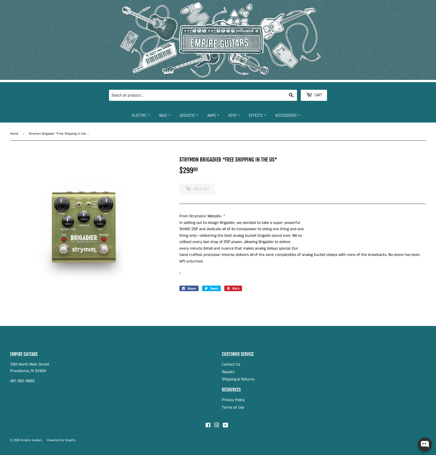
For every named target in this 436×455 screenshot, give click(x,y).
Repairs (228, 372)
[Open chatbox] (425, 444)
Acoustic (188, 115)
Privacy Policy (233, 400)
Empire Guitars (31, 440)
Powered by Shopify (61, 440)
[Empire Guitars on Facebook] (208, 426)
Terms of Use (233, 407)
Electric (140, 115)
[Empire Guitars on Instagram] (216, 426)
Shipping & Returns (238, 379)
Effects (256, 115)
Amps (212, 115)
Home (14, 133)
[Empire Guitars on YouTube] (225, 426)
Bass (163, 115)
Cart (317, 95)
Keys (232, 115)
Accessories (286, 115)
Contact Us (231, 364)
